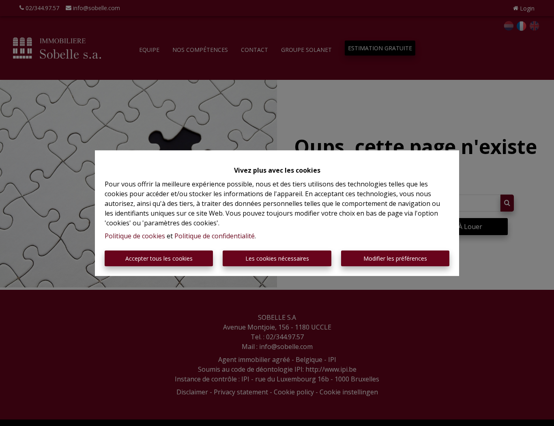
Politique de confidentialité (214, 235)
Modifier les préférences (395, 258)
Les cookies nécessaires (277, 258)
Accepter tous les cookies (159, 258)
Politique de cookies (135, 235)
